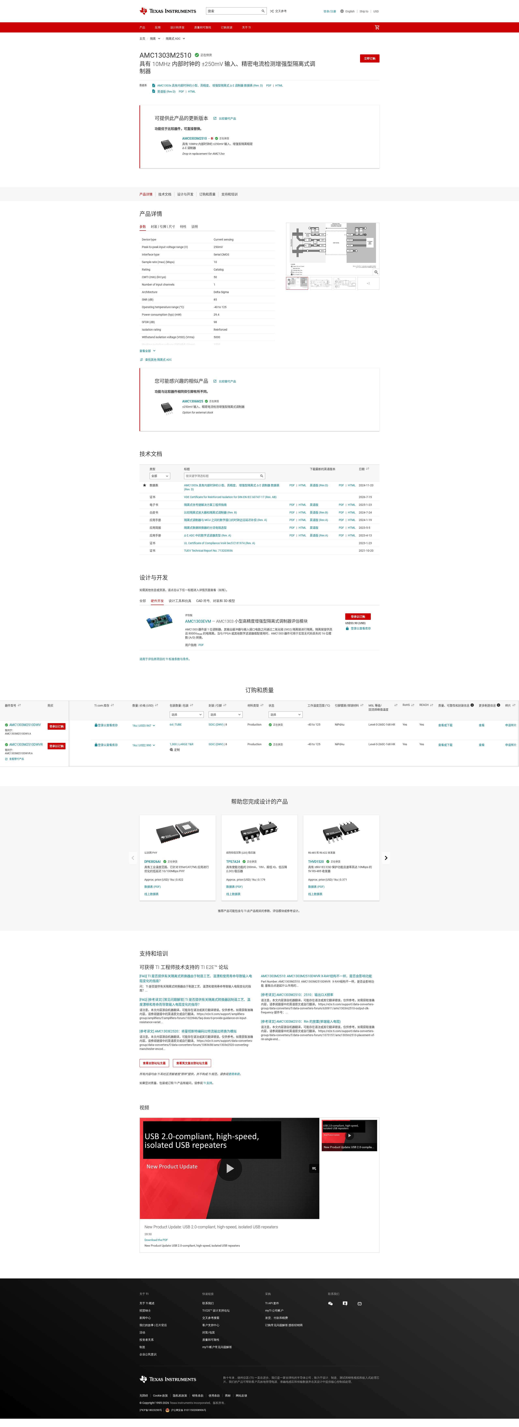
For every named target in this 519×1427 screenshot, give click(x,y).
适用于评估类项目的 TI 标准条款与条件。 (165, 659)
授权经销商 (295, 1325)
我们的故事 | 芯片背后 (153, 1325)
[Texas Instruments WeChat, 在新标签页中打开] (330, 1305)
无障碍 (143, 1395)
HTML (279, 85)
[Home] (167, 11)
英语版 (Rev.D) (166, 91)
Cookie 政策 (160, 1395)
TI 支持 (207, 1083)
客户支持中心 (210, 1325)
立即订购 (369, 58)
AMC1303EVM (198, 621)
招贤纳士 (145, 1310)
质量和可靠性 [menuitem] (202, 27)
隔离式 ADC (173, 38)
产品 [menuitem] (142, 27)
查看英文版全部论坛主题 (192, 1063)
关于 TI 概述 (146, 1303)
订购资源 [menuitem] (226, 27)
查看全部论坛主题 (154, 1063)
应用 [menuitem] (158, 27)
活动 (142, 1332)
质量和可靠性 (211, 1339)
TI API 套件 (272, 1303)
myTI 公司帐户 (274, 1310)
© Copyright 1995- (154, 1402)
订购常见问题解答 (276, 1325)
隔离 (153, 38)
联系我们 (208, 1303)
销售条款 (198, 1395)
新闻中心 (145, 1317)
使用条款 (234, 1074)
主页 (142, 38)
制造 (142, 1347)
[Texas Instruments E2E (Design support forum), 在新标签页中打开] (345, 1305)
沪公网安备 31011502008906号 (188, 1410)
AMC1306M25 (192, 401)
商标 (228, 1395)
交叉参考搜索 (210, 1317)
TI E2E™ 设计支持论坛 (216, 1310)
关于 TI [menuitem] (246, 27)
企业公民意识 (148, 1354)
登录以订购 (358, 616)
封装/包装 (208, 1332)
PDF (268, 85)
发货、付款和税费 (276, 1317)
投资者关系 (146, 1339)
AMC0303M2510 (194, 138)
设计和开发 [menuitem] (177, 27)
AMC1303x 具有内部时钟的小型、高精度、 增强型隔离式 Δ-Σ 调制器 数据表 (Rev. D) (210, 85)
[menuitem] (377, 27)
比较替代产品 (227, 118)
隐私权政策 (180, 1395)
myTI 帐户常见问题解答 (217, 1347)
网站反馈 (241, 1395)
